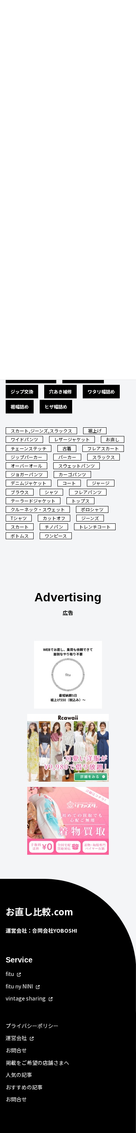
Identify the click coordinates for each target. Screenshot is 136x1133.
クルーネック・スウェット (38, 509)
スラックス (103, 457)
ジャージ (101, 483)
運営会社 (16, 1038)
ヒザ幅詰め (56, 406)
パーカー (67, 457)
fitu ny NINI (19, 986)
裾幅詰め (20, 406)
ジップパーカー (26, 457)
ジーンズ (90, 518)
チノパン (54, 526)
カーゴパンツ (72, 474)
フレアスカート (103, 448)
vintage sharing (26, 998)
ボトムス (20, 535)
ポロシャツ (92, 509)
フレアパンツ (88, 492)
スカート (20, 526)
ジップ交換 (22, 391)
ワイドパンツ (24, 439)
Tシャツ (19, 518)
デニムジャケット (28, 483)
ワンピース (56, 535)
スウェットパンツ (76, 465)
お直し (112, 439)
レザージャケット (72, 439)
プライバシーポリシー (32, 1025)
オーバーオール (26, 465)
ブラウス (20, 492)
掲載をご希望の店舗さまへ (37, 1062)
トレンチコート (95, 526)
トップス (80, 500)
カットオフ (54, 518)
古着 (66, 448)
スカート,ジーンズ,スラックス (41, 430)
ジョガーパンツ (27, 474)
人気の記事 (19, 1074)
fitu (10, 973)
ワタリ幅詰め (101, 391)
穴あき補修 (60, 391)
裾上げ (95, 430)
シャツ (51, 492)
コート (69, 483)
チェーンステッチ (28, 448)
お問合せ (16, 1050)
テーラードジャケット (33, 500)
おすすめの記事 (24, 1087)
